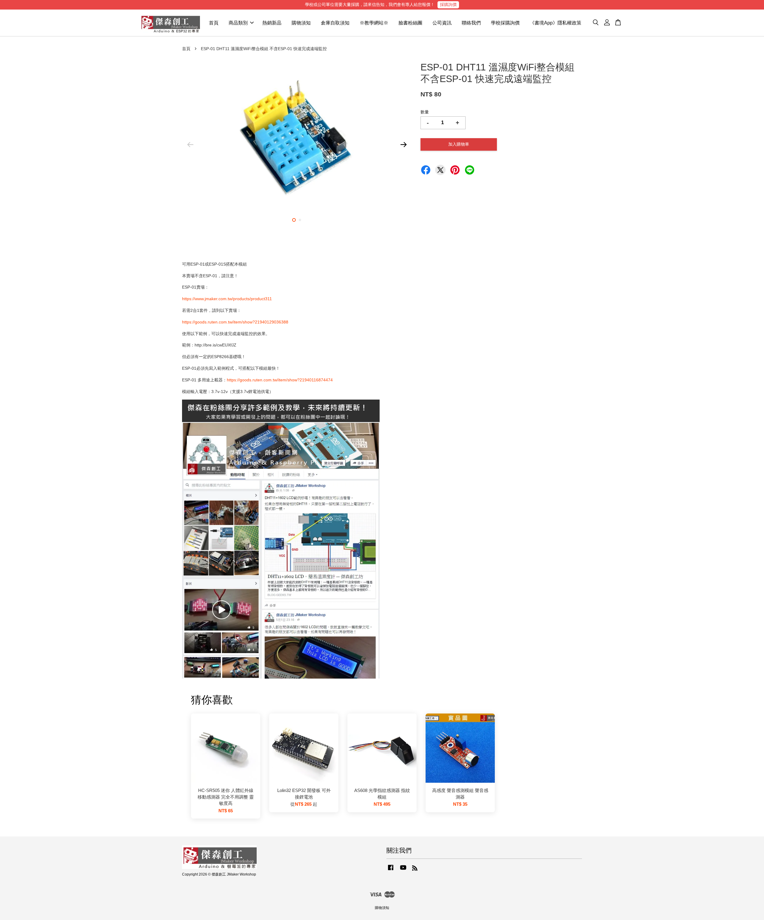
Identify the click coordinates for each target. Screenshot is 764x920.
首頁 (213, 22)
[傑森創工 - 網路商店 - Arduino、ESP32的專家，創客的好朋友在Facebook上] (390, 870)
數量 (424, 112)
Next (403, 144)
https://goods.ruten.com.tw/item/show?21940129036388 (235, 322)
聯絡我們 (471, 22)
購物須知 (301, 22)
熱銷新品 (271, 22)
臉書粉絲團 (410, 22)
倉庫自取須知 (335, 22)
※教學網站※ (374, 22)
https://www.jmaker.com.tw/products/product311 (227, 298)
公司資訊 (442, 22)
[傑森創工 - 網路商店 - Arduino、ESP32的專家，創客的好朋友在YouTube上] (403, 870)
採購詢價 (448, 4)
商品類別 (238, 22)
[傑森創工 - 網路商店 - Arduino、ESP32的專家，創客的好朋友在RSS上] (415, 869)
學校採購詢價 (505, 22)
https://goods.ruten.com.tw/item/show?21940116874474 (280, 379)
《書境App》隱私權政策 (555, 22)
